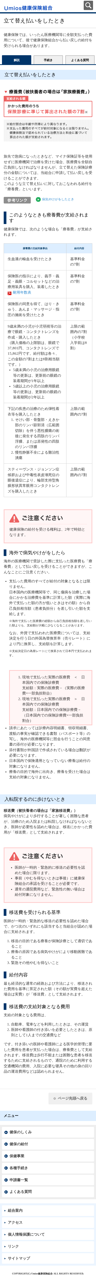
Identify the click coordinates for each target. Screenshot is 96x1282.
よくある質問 (21, 1192)
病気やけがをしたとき (58, 199)
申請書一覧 (19, 1180)
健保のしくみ (21, 1132)
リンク (13, 1246)
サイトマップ (19, 1258)
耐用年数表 (22, 292)
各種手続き (19, 1168)
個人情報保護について (26, 1234)
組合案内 (15, 1210)
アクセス (15, 1222)
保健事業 (17, 1156)
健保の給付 (19, 1144)
